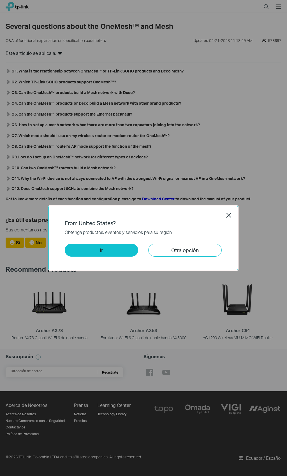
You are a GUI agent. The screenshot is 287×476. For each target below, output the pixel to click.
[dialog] (143, 238)
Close (229, 215)
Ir (101, 250)
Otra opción (185, 250)
